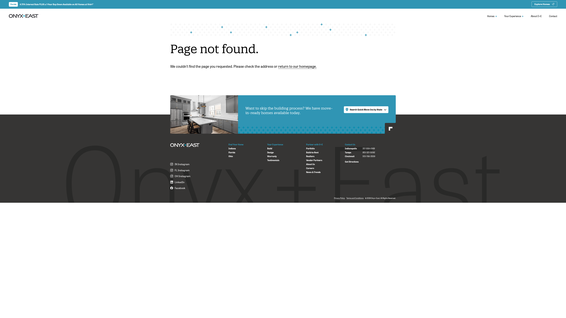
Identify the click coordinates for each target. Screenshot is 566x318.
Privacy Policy (339, 198)
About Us (310, 164)
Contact (553, 16)
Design (270, 152)
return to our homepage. (297, 66)
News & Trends (313, 172)
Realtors (310, 156)
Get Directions (352, 161)
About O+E (536, 16)
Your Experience (512, 16)
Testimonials (273, 160)
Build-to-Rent (312, 152)
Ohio (230, 156)
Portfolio (310, 148)
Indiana (232, 148)
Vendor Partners (314, 160)
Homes (491, 16)
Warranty (272, 156)
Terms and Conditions (355, 198)
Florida (231, 152)
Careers (310, 168)
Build (269, 148)
